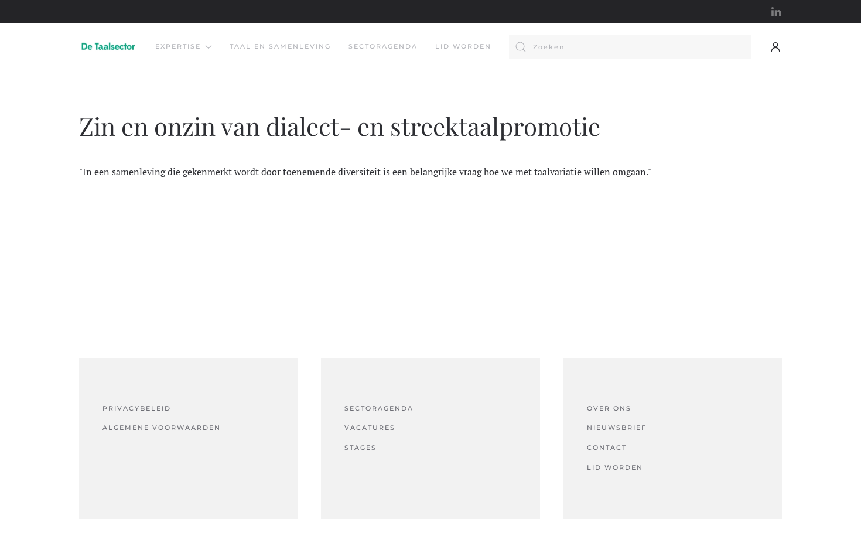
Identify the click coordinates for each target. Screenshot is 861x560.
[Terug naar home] (108, 46)
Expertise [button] (178, 46)
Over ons (609, 408)
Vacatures (369, 428)
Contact (607, 447)
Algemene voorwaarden (161, 428)
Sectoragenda (383, 46)
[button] (775, 46)
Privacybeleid (136, 408)
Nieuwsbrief (617, 428)
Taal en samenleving (280, 46)
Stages (360, 447)
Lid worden (463, 46)
